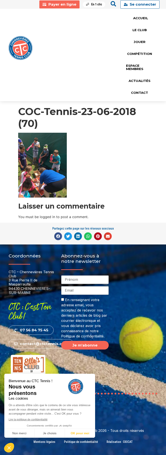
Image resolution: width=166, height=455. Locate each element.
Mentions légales (44, 442)
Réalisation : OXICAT (120, 442)
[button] (58, 236)
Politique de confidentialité (81, 442)
